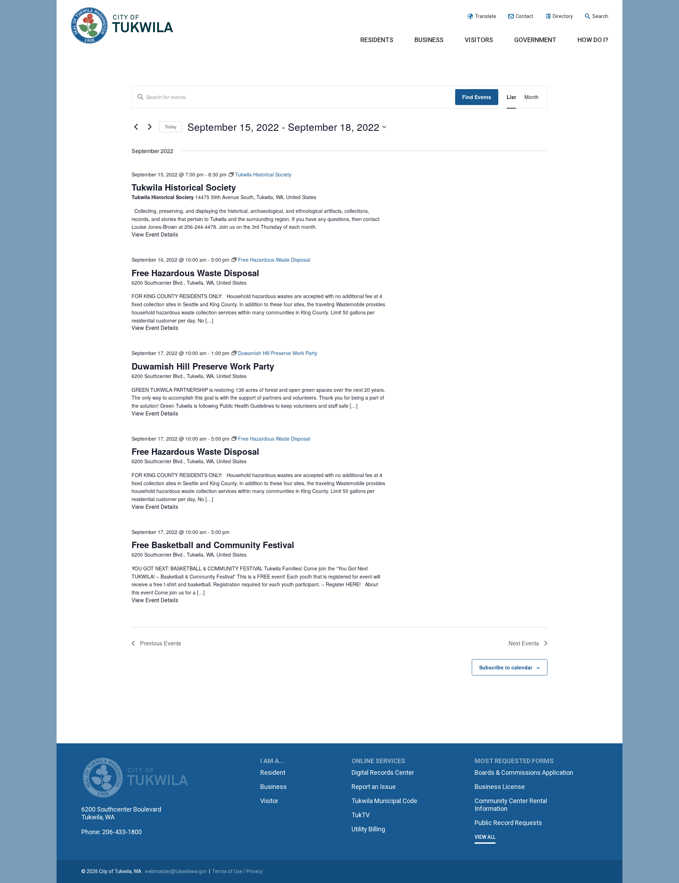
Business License (500, 786)
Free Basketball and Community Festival (213, 545)
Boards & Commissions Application (524, 772)
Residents (376, 39)
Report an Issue (374, 786)
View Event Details (155, 234)
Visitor (269, 800)
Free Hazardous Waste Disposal (195, 273)
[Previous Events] (136, 127)
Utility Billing (368, 829)
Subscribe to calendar (505, 667)
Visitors (479, 39)
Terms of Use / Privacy (237, 871)
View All (485, 837)
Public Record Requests (508, 822)
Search (600, 16)
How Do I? (593, 39)
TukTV (361, 815)
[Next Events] (149, 127)
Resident (272, 772)
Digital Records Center (383, 772)
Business (428, 39)
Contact (524, 16)
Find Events (476, 96)
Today (170, 126)
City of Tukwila (122, 26)
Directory (563, 16)
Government (535, 39)
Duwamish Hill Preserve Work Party (203, 366)
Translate (485, 16)
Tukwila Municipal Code (384, 800)
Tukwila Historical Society (184, 187)
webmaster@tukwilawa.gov (176, 871)
